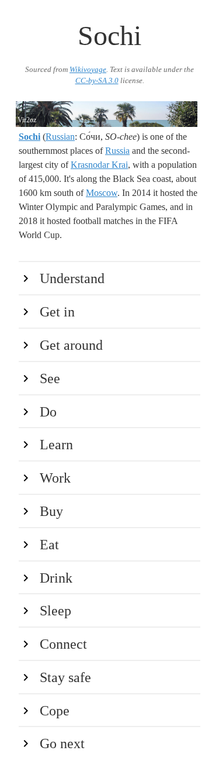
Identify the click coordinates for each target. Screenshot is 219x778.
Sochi (29, 137)
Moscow (101, 193)
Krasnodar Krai (99, 165)
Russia (117, 151)
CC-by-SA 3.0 (97, 81)
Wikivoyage (87, 70)
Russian (60, 137)
